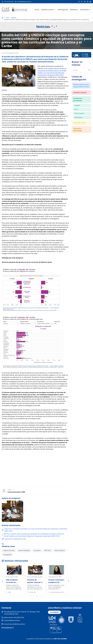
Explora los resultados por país (15, 539)
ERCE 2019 (47, 550)
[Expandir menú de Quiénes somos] (54, 9)
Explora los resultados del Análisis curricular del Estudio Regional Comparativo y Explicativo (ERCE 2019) (36, 530)
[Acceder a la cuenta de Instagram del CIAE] (87, 1)
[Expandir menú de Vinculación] (90, 9)
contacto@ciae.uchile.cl (12, 620)
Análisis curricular (8, 550)
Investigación (63, 9)
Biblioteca (74, 9)
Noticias (13, 18)
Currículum (37, 550)
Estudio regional (60, 550)
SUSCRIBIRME (54, 612)
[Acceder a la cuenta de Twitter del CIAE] (81, 1)
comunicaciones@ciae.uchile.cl (14, 624)
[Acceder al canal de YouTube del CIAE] (84, 1)
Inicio (37, 9)
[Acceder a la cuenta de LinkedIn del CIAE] (90, 1)
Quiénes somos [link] (47, 9)
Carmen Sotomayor (24, 550)
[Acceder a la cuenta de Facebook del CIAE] (79, 1)
